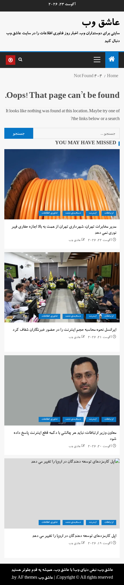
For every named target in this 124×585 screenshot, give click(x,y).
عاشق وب (100, 23)
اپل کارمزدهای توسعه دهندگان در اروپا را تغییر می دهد (74, 536)
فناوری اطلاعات (49, 213)
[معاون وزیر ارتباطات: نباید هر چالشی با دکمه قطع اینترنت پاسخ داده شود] (62, 390)
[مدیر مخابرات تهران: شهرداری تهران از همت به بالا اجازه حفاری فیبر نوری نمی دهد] (62, 184)
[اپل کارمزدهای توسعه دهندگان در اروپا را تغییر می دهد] (62, 493)
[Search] (20, 60)
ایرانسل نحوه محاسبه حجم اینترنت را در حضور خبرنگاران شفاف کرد (64, 330)
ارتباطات (108, 213)
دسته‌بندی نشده (73, 213)
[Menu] (96, 59)
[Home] (112, 61)
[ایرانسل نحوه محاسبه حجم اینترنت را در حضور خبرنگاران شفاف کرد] (62, 287)
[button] (96, 59)
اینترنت (92, 213)
